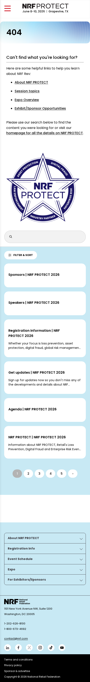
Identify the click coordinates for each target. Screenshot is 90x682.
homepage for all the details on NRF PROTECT (44, 133)
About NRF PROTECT (31, 82)
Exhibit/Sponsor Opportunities (40, 108)
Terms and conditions (18, 659)
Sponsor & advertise (17, 671)
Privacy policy (13, 665)
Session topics (27, 91)
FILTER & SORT (23, 255)
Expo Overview (27, 99)
